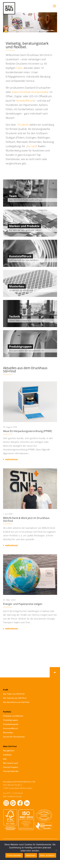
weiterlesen (11, 459)
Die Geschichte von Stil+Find (16, 702)
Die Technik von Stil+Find (14, 698)
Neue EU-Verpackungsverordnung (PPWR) (30, 422)
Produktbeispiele (10, 724)
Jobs (5, 759)
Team (19, 68)
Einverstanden (14, 855)
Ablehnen (31, 855)
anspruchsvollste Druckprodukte (30, 92)
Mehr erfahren (47, 855)
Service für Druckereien (14, 736)
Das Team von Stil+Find (13, 694)
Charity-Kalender (11, 771)
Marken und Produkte (24, 226)
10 (51, 30)
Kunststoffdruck (25, 100)
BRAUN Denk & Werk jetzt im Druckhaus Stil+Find (30, 508)
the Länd (32, 146)
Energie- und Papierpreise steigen (30, 593)
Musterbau (16, 286)
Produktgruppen (20, 346)
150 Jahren (23, 124)
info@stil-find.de (14, 796)
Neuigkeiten (8, 750)
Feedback (7, 754)
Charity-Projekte (10, 767)
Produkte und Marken (13, 716)
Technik (14, 316)
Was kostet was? (10, 763)
